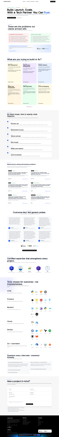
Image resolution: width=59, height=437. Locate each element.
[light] (8, 427)
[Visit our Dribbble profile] (8, 425)
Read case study (24, 203)
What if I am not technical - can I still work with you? (39, 362)
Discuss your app (25, 103)
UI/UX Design (24, 420)
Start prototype (40, 103)
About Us (39, 419)
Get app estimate (10, 103)
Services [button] (24, 1)
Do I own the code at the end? (13, 372)
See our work (19, 17)
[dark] (10, 427)
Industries (28, 1)
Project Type (10, 392)
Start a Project (53, 1)
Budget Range (32, 392)
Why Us (39, 420)
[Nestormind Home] (7, 1)
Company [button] (36, 1)
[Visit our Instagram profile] (16, 425)
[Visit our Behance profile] (9, 425)
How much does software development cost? (15, 362)
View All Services (29, 106)
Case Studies (32, 1)
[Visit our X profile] (11, 425)
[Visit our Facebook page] (13, 425)
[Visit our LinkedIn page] (14, 425)
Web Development (25, 419)
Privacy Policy (26, 435)
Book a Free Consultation (11, 17)
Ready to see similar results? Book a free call (29, 250)
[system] (9, 427)
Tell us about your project (12, 396)
